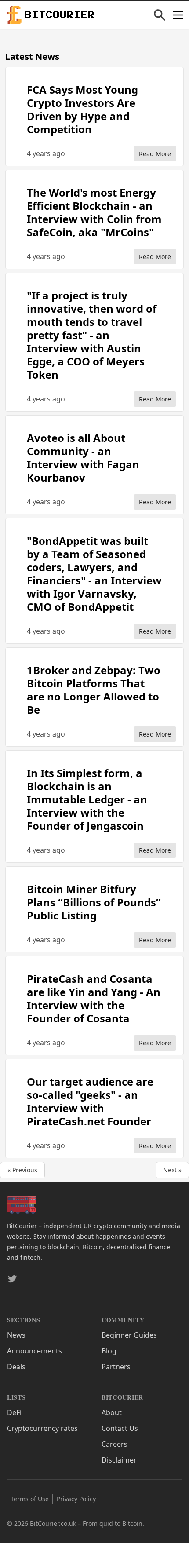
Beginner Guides (129, 1335)
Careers (114, 1444)
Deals (16, 1367)
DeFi (14, 1412)
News (16, 1335)
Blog (109, 1351)
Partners (116, 1367)
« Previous (22, 1170)
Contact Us (120, 1428)
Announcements (34, 1351)
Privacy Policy (76, 1499)
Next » (172, 1170)
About (112, 1412)
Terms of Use (30, 1499)
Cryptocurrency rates (42, 1428)
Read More (155, 154)
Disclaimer (119, 1460)
